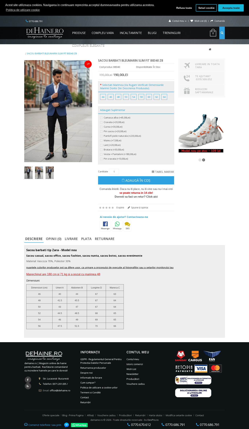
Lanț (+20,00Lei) (111, 145)
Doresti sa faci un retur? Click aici (136, 196)
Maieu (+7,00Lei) (112, 140)
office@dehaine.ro (60, 390)
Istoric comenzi (135, 364)
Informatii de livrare (91, 377)
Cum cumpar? (87, 382)
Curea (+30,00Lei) (112, 126)
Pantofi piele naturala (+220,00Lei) (122, 135)
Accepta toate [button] (231, 7)
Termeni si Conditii (90, 392)
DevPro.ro (153, 420)
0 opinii (120, 207)
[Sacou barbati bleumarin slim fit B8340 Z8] (58, 111)
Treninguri (172, 33)
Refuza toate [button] (184, 7)
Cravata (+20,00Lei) (113, 122)
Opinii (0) (53, 239)
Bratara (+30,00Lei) (113, 149)
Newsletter (133, 374)
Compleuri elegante (88, 45)
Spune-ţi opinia (139, 207)
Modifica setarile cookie (179, 415)
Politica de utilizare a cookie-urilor (99, 387)
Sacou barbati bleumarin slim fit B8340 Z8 (52, 53)
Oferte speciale (50, 415)
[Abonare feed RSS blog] (28, 386)
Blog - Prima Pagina (72, 415)
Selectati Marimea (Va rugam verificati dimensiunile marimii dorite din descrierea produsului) (132, 86)
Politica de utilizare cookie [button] (23, 10)
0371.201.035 (59, 383)
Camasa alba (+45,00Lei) (116, 117)
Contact (84, 397)
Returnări (85, 402)
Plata (86, 239)
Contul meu (133, 359)
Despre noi (86, 372)
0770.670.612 (140, 424)
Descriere (34, 239)
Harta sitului (155, 415)
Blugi (152, 33)
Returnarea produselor (93, 367)
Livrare (71, 239)
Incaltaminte (131, 33)
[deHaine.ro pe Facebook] (28, 380)
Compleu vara (103, 33)
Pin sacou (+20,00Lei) (114, 131)
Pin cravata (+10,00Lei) (115, 158)
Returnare (104, 239)
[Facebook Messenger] (64, 425)
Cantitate (103, 171)
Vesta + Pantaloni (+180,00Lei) (119, 154)
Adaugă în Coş (137, 180)
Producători (133, 379)
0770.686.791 (174, 424)
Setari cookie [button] (206, 7)
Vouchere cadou (136, 383)
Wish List (131, 369)
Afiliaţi (90, 415)
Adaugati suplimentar (112, 110)
